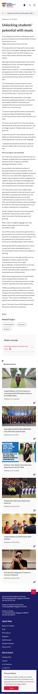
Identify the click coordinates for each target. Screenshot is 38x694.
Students (7, 329)
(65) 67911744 (10, 600)
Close (11, 688)
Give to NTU (6, 647)
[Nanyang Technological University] (12, 5)
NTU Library (6, 633)
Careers (4, 661)
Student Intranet (8, 643)
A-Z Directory (7, 664)
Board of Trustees (8, 626)
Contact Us (6, 668)
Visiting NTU (6, 657)
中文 (3, 629)
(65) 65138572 (10, 615)
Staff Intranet (6, 640)
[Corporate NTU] (3, 13)
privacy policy (21, 684)
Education (21, 324)
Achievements (9, 324)
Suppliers (5, 636)
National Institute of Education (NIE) (20, 13)
